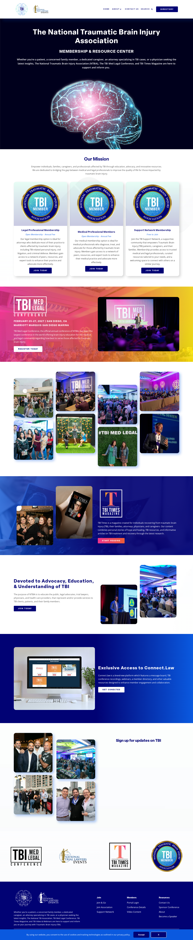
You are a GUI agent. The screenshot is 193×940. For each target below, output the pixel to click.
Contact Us (132, 9)
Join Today (40, 270)
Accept (141, 935)
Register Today (28, 349)
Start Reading (111, 540)
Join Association (104, 907)
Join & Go (101, 902)
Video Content (134, 911)
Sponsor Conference (169, 907)
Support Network (105, 911)
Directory (167, 9)
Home (106, 9)
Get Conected (111, 689)
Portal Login (133, 902)
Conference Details (136, 907)
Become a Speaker (168, 916)
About (115, 9)
